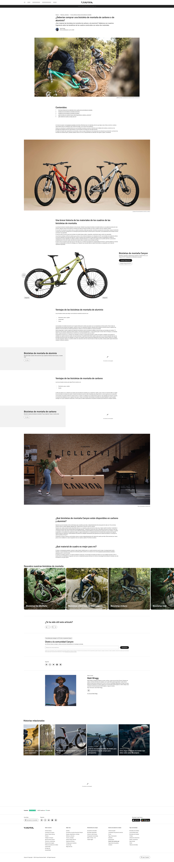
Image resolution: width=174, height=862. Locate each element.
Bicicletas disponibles (92, 832)
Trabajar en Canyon (49, 837)
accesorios (58, 553)
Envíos (109, 834)
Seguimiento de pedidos (113, 843)
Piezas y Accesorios (133, 839)
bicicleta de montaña (70, 125)
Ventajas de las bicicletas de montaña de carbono (68, 113)
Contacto (110, 844)
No (55, 627)
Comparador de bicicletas (92, 836)
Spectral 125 (73, 526)
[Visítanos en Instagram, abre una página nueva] (50, 664)
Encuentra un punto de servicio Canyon (74, 832)
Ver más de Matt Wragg (92, 693)
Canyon (57, 14)
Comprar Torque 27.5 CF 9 (125, 263)
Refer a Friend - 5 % (91, 837)
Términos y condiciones (50, 841)
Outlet (130, 843)
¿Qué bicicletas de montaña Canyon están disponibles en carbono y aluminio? (74, 115)
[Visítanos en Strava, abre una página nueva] (57, 664)
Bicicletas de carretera (134, 830)
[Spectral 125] (87, 469)
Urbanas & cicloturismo (134, 837)
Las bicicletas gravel (133, 832)
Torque (78, 526)
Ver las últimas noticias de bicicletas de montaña (80, 14)
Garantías (110, 837)
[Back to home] (87, 2)
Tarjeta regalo (90, 839)
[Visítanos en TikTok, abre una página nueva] (60, 664)
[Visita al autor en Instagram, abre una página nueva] (88, 690)
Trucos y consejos (70, 837)
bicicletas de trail (80, 529)
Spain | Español (145, 857)
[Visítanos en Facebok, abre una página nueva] (46, 664)
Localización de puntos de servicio (115, 832)
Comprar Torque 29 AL (125, 260)
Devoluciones (111, 839)
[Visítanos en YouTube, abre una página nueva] (53, 664)
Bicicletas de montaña (134, 834)
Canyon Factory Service (71, 839)
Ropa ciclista (132, 841)
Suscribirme (124, 647)
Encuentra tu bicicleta (92, 830)
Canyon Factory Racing (50, 834)
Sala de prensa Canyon (50, 839)
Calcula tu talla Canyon (92, 834)
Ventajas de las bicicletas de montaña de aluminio (69, 111)
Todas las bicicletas (133, 844)
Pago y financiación (112, 836)
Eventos (67, 830)
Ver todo (27, 360)
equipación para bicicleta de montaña (106, 551)
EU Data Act (47, 848)
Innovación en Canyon (49, 832)
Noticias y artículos (64, 14)
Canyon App (68, 844)
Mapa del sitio (69, 846)
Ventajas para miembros (71, 843)
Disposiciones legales (49, 843)
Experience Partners (70, 841)
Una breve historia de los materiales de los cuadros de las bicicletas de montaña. (75, 110)
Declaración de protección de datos (71, 651)
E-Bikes (131, 836)
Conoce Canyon (48, 830)
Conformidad (48, 846)
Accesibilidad (48, 850)
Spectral (68, 526)
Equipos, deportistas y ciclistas (72, 834)
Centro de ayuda (111, 830)
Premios (46, 836)
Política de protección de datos (51, 844)
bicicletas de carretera (60, 129)
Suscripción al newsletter (32, 820)
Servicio (55, 2)
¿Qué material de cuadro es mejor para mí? (67, 116)
